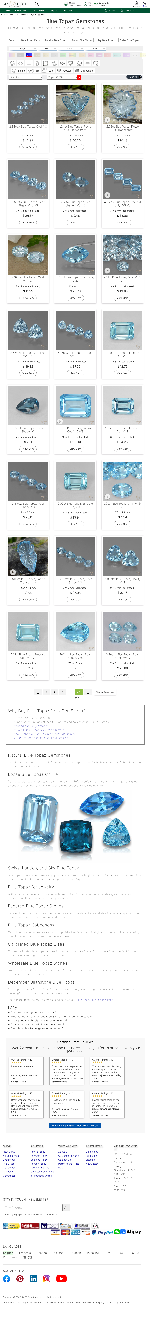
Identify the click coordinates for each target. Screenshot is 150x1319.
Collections (92, 1151)
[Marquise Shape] (62, 63)
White (135, 55)
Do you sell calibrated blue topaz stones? (37, 1024)
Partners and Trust (68, 1163)
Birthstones (9, 1159)
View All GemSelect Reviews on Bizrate (39, 730)
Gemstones (22, 10)
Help (54, 10)
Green (62, 55)
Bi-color (12, 55)
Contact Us (64, 1159)
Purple (99, 55)
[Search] (37, 4)
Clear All (132, 76)
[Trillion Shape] (54, 63)
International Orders (41, 1175)
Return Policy (38, 1151)
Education (67, 11)
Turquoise (117, 55)
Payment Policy (39, 1155)
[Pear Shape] (37, 63)
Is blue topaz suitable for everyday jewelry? (39, 1020)
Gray (54, 55)
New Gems (9, 1151)
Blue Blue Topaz (29, 56)
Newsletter (92, 1163)
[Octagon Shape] (29, 63)
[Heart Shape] (71, 63)
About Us (63, 1151)
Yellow (143, 55)
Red (107, 55)
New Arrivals (39, 11)
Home (7, 11)
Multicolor (72, 55)
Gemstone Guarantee (42, 1171)
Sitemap (90, 1159)
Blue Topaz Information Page (94, 999)
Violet (126, 55)
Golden (46, 55)
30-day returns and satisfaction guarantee (41, 737)
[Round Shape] (12, 63)
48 (78, 692)
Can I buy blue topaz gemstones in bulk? (37, 1028)
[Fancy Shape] (96, 63)
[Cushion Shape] (79, 63)
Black (20, 55)
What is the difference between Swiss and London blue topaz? (51, 1016)
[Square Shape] (46, 63)
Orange (83, 55)
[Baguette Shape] (87, 63)
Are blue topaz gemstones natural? (33, 1012)
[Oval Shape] (20, 63)
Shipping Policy (39, 1159)
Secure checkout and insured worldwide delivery (45, 733)
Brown (37, 55)
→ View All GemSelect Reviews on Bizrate (75, 1125)
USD (142, 11)
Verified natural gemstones (31, 726)
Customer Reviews (68, 1155)
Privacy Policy (38, 1163)
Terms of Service (40, 1167)
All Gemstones (11, 1155)
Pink (91, 55)
